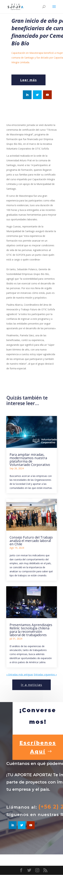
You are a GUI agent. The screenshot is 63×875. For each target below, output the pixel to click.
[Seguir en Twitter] (37, 94)
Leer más (28, 80)
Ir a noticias (31, 685)
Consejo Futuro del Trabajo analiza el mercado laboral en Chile (31, 540)
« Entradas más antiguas (19, 674)
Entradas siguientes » (45, 674)
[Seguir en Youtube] (47, 94)
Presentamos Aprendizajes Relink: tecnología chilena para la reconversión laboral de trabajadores (31, 629)
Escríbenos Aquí (37, 747)
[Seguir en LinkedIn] (27, 94)
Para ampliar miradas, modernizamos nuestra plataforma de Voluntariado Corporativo (30, 459)
